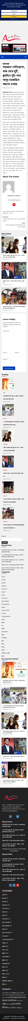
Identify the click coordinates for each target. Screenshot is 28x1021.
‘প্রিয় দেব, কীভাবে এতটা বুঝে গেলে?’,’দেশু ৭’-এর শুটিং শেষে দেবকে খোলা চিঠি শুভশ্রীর (13, 560)
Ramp (3, 607)
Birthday (13, 211)
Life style (4, 589)
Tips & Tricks (5, 610)
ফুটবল (3, 641)
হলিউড (3, 656)
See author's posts (14, 200)
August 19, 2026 (7, 259)
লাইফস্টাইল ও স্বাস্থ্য (6, 653)
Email (17, 352)
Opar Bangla (5, 601)
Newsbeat (4, 598)
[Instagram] (17, 816)
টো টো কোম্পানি (4, 631)
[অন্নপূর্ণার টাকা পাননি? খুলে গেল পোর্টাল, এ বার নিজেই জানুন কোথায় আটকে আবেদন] (8, 384)
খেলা (6, 418)
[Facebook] (10, 816)
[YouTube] (17, 885)
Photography (5, 604)
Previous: (14, 219)
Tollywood (5, 213)
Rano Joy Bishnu (20, 211)
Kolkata (4, 586)
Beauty (4, 579)
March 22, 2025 (7, 87)
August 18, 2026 (7, 284)
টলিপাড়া (4, 63)
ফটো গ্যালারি (4, 638)
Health (4, 583)
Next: (15, 225)
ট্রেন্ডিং (4, 392)
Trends (4, 613)
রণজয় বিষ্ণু (11, 213)
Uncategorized (6, 616)
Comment (6, 331)
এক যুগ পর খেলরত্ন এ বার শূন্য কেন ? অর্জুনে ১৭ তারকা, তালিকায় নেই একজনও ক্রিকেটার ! (12, 568)
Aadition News (14, 195)
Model (3, 592)
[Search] (25, 56)
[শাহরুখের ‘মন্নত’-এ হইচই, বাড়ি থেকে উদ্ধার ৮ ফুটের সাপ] (14, 270)
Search (4, 536)
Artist (3, 576)
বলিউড (4, 277)
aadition (8, 211)
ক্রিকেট (4, 418)
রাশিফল (3, 650)
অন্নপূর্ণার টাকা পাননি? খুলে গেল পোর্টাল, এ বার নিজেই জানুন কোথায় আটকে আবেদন (13, 551)
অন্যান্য (4, 495)
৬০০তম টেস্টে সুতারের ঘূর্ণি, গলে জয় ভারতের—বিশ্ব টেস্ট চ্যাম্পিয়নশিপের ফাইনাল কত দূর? (12, 556)
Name (5, 352)
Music (3, 595)
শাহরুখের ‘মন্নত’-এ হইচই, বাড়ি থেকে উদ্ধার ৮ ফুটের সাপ (13, 565)
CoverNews (13, 1018)
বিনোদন (8, 63)
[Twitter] (14, 816)
